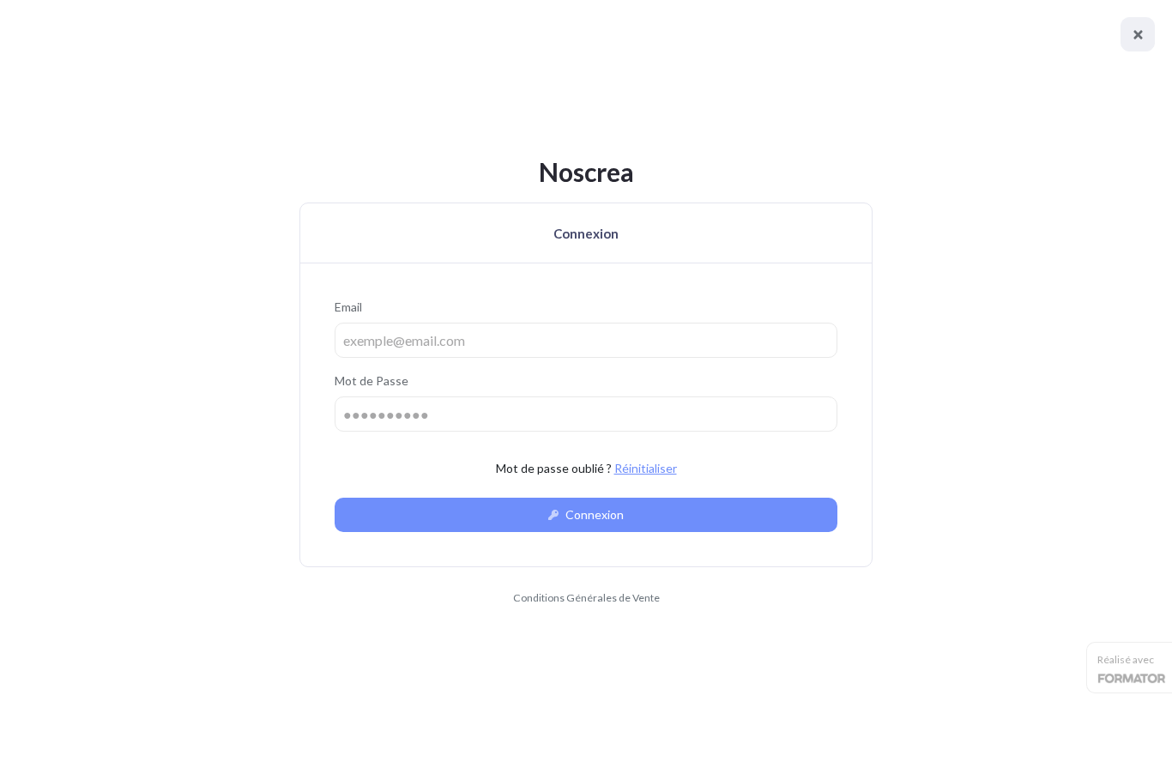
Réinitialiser (645, 468)
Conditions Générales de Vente (586, 597)
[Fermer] (1138, 34)
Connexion (593, 514)
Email (348, 306)
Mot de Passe (371, 380)
